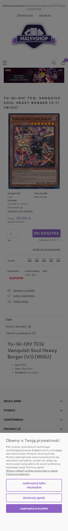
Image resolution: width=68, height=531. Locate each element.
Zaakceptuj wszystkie (34, 508)
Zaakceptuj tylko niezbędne (34, 485)
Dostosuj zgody (34, 497)
